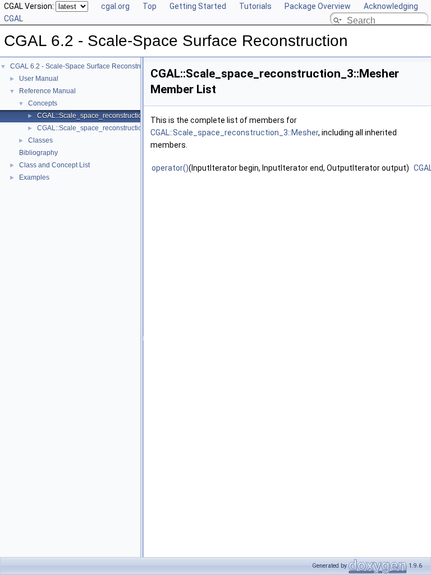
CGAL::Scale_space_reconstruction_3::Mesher (108, 116)
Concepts (42, 103)
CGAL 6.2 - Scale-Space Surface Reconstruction (84, 66)
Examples (34, 177)
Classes (40, 140)
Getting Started (197, 6)
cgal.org (115, 6)
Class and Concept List (54, 165)
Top (150, 6)
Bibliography (38, 153)
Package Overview (318, 6)
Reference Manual (47, 91)
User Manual (38, 79)
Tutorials (255, 6)
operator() (170, 167)
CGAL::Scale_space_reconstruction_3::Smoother (112, 128)
